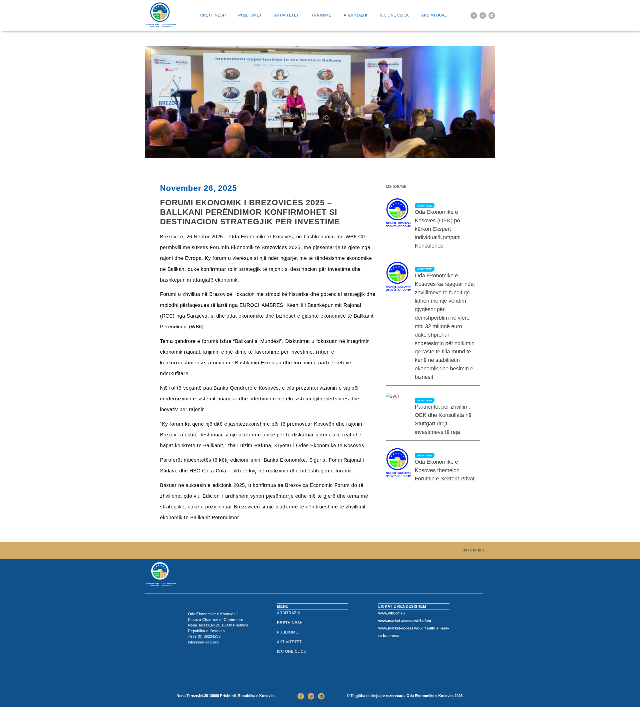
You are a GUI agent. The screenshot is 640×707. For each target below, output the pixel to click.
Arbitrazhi (355, 15)
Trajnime (322, 15)
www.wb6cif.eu (391, 613)
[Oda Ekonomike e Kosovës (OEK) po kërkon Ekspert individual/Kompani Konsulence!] (398, 213)
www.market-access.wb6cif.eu (404, 620)
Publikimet (250, 15)
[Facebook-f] (473, 15)
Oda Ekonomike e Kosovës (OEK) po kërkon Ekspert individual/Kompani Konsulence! (437, 229)
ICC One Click (394, 15)
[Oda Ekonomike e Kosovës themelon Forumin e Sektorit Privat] (398, 463)
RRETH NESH (213, 15)
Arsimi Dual (433, 15)
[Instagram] (483, 15)
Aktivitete (424, 205)
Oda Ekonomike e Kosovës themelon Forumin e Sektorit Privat (444, 470)
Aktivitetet (286, 15)
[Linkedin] (491, 15)
